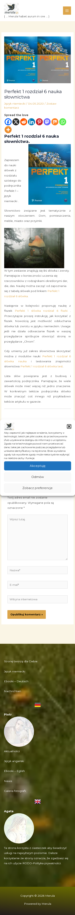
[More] (8, 129)
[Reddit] (23, 121)
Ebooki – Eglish (14, 771)
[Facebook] (8, 121)
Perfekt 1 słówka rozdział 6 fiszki (41, 310)
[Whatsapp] (62, 121)
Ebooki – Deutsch (16, 681)
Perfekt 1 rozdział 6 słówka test (41, 366)
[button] (69, 426)
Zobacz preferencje (37, 488)
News (8, 781)
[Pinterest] (39, 121)
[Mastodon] (47, 121)
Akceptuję (37, 466)
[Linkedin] (31, 121)
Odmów (37, 477)
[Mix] (54, 121)
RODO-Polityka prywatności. (41, 863)
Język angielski (14, 761)
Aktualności (12, 751)
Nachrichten (12, 691)
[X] (15, 121)
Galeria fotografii (15, 790)
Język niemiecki (14, 103)
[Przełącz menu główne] (67, 10)
